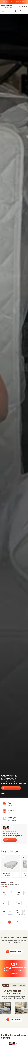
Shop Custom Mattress (12, 788)
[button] (20, 11)
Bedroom (6, 985)
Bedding (22, 985)
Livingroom (14, 985)
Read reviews (11, 840)
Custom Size (15, 922)
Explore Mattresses (15, 951)
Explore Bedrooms (15, 1019)
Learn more (14, 973)
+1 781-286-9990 (22, 6)
